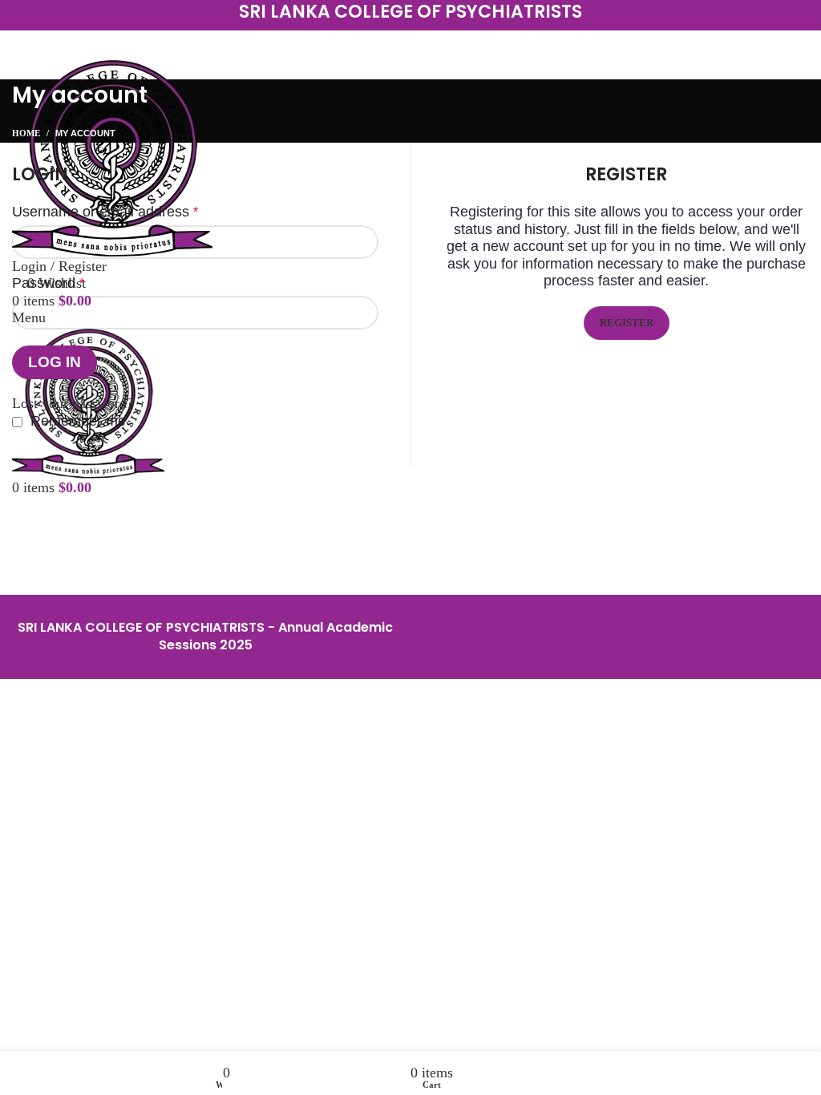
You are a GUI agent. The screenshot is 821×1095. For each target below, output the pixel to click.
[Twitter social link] (389, 44)
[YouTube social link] (431, 44)
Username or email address (105, 212)
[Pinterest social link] (452, 44)
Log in (54, 362)
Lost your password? (72, 403)
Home (26, 133)
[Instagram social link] (410, 44)
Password (48, 283)
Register (626, 323)
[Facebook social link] (368, 44)
